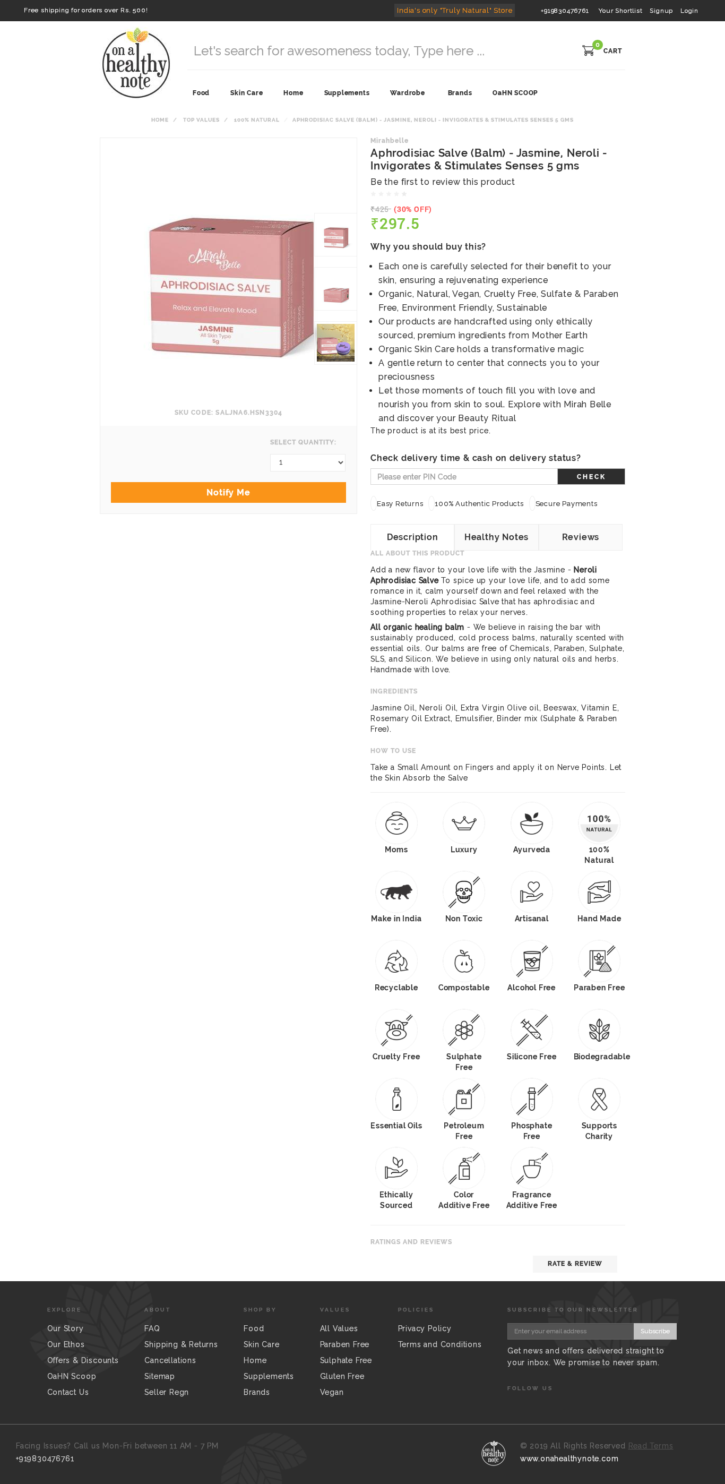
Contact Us (68, 1392)
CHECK (591, 477)
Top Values (201, 120)
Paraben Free (345, 1344)
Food (254, 1328)
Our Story (65, 1328)
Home (160, 120)
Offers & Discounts (83, 1360)
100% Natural (257, 120)
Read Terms (651, 1446)
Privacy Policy (425, 1328)
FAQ (152, 1328)
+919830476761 (565, 10)
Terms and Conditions (440, 1344)
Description (412, 537)
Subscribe (655, 1331)
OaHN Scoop (72, 1376)
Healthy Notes (496, 537)
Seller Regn (166, 1392)
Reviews (581, 537)
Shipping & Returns (181, 1344)
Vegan (332, 1392)
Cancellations (170, 1360)
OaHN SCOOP (515, 93)
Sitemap (159, 1376)
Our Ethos (66, 1344)
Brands (460, 93)
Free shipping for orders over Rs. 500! (86, 10)
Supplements (269, 1376)
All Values (339, 1328)
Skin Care (261, 1344)
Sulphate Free (346, 1360)
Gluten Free (342, 1376)
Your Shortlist (620, 10)
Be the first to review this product (442, 182)
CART (612, 51)
